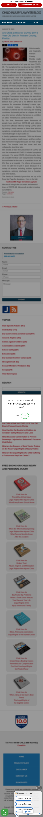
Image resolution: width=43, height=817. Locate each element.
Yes (24, 416)
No (17, 416)
